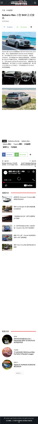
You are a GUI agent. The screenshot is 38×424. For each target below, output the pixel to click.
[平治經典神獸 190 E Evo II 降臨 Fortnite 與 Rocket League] (7, 352)
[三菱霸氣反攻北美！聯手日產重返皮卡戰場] (7, 218)
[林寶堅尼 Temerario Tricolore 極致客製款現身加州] (7, 199)
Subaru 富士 (7, 144)
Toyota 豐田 (17, 144)
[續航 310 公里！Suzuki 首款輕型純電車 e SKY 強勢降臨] (7, 237)
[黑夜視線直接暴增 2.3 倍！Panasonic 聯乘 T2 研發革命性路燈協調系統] (7, 340)
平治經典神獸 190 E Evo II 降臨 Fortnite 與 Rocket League (24, 353)
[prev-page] (3, 254)
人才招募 (14, 420)
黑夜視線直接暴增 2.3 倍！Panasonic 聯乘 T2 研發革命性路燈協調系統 (24, 340)
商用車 (15, 336)
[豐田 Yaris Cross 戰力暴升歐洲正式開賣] (7, 247)
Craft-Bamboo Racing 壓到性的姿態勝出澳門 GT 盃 (28, 164)
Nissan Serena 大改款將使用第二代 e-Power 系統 (10, 164)
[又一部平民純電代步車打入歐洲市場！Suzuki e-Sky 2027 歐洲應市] (7, 228)
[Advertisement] (19, 307)
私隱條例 (19, 420)
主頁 (3, 10)
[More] (31, 27)
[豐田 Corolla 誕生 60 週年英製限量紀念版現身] (7, 209)
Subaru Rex (25, 141)
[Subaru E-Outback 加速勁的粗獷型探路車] (7, 365)
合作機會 (8, 420)
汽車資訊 (14, 147)
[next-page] (6, 254)
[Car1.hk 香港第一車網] (19, 2)
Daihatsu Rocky (13, 141)
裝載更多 (18, 373)
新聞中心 (6, 147)
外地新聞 (9, 10)
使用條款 (25, 420)
